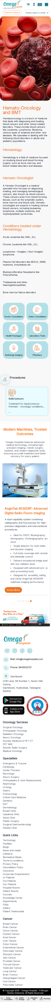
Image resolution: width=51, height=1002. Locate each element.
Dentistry (7, 800)
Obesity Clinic (10, 827)
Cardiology (8, 766)
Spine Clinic (9, 817)
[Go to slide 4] (26, 601)
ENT (5, 804)
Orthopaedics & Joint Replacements (22, 780)
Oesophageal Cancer (14, 978)
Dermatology (10, 807)
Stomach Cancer (12, 954)
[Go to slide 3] (23, 601)
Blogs (6, 847)
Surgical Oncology (13, 727)
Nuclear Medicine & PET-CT (18, 740)
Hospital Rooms (11, 887)
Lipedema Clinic (11, 814)
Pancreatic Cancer (13, 950)
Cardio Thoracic (11, 770)
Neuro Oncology (12, 737)
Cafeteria (7, 853)
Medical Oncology (12, 751)
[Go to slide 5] (28, 601)
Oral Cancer (9, 981)
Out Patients (9, 880)
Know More (13, 590)
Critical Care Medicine (14, 797)
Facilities (7, 843)
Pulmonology (10, 794)
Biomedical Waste (12, 857)
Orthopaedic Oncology (15, 730)
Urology (7, 787)
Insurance (8, 870)
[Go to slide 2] (21, 601)
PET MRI (7, 744)
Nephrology (9, 783)
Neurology (8, 773)
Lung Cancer (10, 971)
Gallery (6, 908)
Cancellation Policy (13, 867)
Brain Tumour (10, 974)
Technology (9, 840)
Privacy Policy (10, 864)
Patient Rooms (10, 891)
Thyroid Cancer (11, 964)
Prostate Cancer (11, 961)
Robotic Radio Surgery (15, 747)
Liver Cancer (10, 940)
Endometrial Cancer (13, 947)
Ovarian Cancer (11, 934)
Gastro (6, 790)
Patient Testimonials (13, 911)
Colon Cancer (10, 944)
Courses (7, 894)
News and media (12, 850)
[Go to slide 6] (31, 601)
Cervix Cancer (10, 930)
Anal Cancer (9, 937)
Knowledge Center (13, 897)
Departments (10, 901)
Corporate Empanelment (16, 874)
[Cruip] (13, 4)
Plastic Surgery (11, 821)
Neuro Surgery (11, 777)
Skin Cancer (9, 957)
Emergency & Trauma (14, 763)
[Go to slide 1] (18, 601)
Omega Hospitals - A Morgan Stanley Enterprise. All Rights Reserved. (27, 991)
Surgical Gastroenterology (17, 824)
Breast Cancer (10, 923)
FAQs (5, 904)
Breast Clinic (9, 810)
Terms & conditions (13, 860)
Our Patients (9, 884)
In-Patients (8, 877)
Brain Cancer (10, 927)
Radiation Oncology (13, 734)
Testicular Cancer (12, 967)
